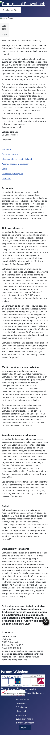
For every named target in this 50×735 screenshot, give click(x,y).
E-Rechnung (21, 707)
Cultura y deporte (10, 154)
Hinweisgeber (22, 711)
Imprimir (25, 727)
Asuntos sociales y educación (15, 164)
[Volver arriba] (47, 732)
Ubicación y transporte (12, 173)
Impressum (21, 715)
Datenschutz (21, 703)
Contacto (6, 178)
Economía (6, 149)
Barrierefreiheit (22, 699)
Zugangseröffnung (24, 719)
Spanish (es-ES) (10, 10)
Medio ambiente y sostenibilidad (17, 159)
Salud (4, 169)
